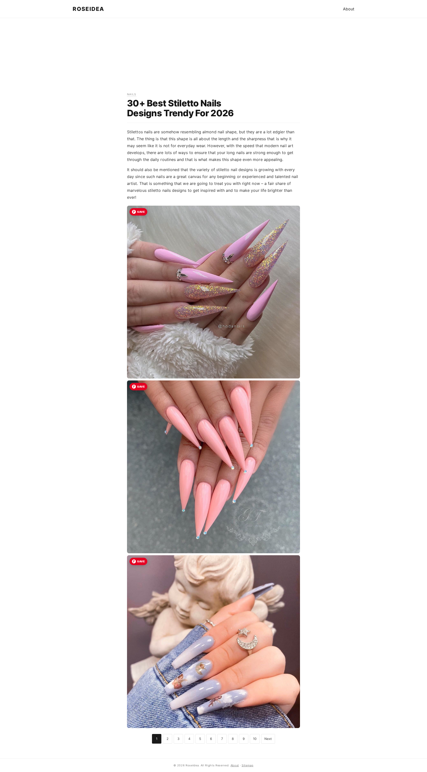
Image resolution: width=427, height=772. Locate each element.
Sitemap (248, 765)
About (348, 8)
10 (254, 739)
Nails (131, 94)
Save (141, 212)
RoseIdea (88, 9)
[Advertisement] (213, 57)
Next (268, 739)
